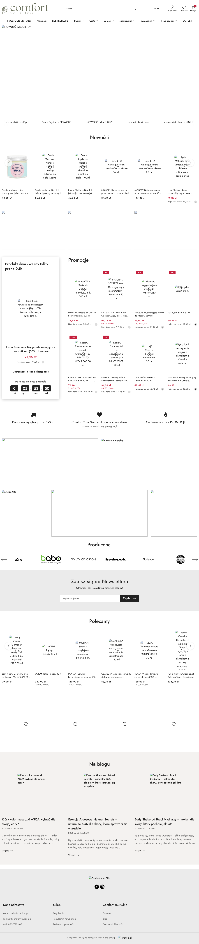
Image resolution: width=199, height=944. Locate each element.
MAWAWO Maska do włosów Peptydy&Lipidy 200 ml (82, 314)
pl (155, 8)
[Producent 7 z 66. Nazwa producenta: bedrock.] (116, 559)
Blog (105, 919)
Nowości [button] (99, 137)
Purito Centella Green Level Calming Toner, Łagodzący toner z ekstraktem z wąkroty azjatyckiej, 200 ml (181, 675)
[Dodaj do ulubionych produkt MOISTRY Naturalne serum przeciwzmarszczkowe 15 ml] (127, 150)
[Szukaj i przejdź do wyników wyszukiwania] (134, 8)
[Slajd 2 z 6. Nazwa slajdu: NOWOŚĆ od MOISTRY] (99, 71)
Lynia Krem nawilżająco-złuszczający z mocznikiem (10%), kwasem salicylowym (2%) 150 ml (30, 349)
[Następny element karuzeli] (195, 559)
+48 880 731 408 (12, 924)
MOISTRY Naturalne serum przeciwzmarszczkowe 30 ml (148, 192)
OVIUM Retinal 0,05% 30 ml (48, 673)
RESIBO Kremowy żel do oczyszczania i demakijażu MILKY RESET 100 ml (114, 379)
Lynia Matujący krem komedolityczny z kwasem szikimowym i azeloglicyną (180, 192)
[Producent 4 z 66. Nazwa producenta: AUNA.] (18, 559)
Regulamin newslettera (64, 919)
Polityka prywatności (63, 924)
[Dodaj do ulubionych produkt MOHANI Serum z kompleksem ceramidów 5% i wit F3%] (94, 634)
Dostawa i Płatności (113, 924)
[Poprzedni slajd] (8, 71)
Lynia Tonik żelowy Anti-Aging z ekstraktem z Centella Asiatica (182, 379)
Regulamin (58, 913)
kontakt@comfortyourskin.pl (17, 919)
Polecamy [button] (99, 621)
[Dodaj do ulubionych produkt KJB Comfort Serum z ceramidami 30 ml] (160, 338)
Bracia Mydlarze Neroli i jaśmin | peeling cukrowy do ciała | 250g (48, 192)
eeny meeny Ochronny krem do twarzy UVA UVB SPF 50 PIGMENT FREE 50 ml (15, 675)
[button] (169, 21)
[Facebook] (97, 887)
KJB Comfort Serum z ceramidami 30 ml (144, 379)
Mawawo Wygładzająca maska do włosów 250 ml (149, 314)
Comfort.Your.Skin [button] (115, 905)
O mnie (107, 913)
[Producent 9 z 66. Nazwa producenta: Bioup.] (180, 559)
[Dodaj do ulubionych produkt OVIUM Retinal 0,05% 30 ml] (61, 634)
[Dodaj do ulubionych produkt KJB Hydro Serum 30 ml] (193, 273)
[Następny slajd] (190, 71)
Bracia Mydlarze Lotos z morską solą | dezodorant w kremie (15, 192)
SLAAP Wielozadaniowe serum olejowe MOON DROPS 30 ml (146, 675)
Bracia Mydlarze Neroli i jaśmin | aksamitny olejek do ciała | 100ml (81, 192)
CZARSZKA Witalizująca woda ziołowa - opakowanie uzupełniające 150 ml (116, 675)
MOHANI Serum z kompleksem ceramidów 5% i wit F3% (82, 675)
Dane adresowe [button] (13, 905)
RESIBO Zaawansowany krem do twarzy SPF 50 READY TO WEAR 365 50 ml (82, 379)
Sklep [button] (57, 905)
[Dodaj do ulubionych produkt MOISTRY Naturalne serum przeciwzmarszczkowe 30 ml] (160, 150)
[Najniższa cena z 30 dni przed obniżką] (195, 201)
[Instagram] (102, 887)
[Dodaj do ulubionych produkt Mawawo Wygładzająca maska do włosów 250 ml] (160, 273)
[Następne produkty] (190, 163)
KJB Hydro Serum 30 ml (179, 312)
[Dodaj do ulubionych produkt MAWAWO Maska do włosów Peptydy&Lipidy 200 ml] (94, 273)
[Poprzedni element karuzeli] (4, 559)
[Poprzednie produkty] (9, 163)
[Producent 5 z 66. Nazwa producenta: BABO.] (51, 559)
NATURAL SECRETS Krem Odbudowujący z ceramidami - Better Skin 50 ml (115, 314)
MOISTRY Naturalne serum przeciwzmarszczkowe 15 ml (115, 192)
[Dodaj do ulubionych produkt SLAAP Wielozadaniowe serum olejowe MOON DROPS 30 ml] (160, 634)
